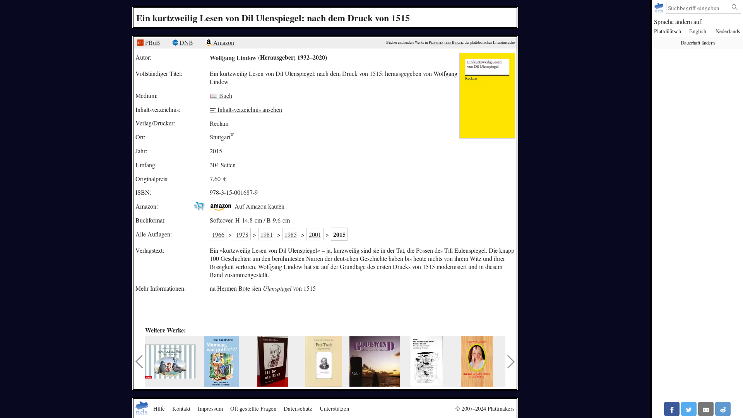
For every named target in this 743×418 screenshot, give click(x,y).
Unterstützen (334, 408)
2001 (315, 234)
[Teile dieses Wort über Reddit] (723, 409)
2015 (216, 151)
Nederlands (728, 31)
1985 (290, 234)
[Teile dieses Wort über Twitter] (689, 409)
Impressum (210, 408)
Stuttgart (220, 137)
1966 (218, 234)
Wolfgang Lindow (233, 57)
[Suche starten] (735, 7)
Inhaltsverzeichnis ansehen (249, 109)
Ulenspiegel (277, 288)
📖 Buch (221, 95)
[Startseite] (659, 8)
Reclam (219, 123)
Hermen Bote (233, 288)
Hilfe (159, 408)
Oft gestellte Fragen (253, 408)
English (697, 31)
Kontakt (181, 408)
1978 (242, 234)
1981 (266, 234)
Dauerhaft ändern (698, 42)
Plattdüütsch (667, 31)
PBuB (152, 42)
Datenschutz (298, 408)
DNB (185, 42)
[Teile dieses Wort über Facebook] (672, 409)
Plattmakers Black (446, 42)
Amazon (223, 42)
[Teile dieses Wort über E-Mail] (706, 409)
